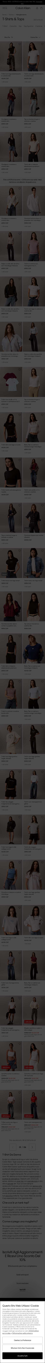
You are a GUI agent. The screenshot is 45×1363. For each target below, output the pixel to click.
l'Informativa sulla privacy (22, 1333)
